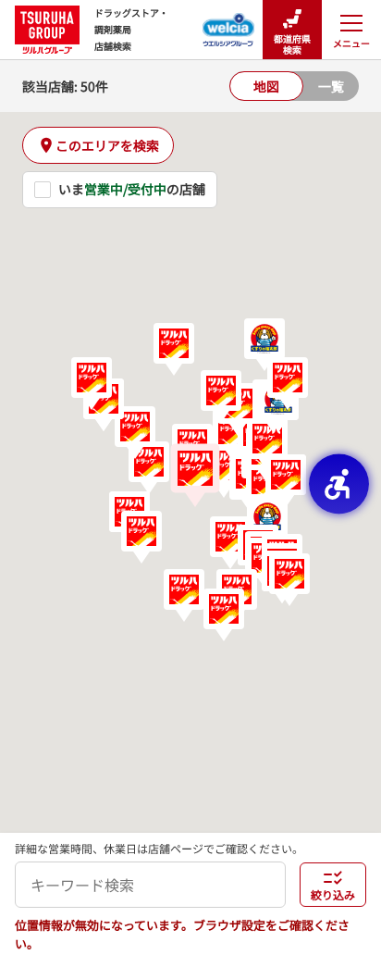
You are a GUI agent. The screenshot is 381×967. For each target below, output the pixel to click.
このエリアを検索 (107, 145)
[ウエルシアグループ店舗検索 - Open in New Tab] (229, 24)
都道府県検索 (292, 43)
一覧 (331, 86)
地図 (266, 86)
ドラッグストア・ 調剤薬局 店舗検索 (131, 29)
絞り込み (333, 894)
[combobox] (150, 885)
